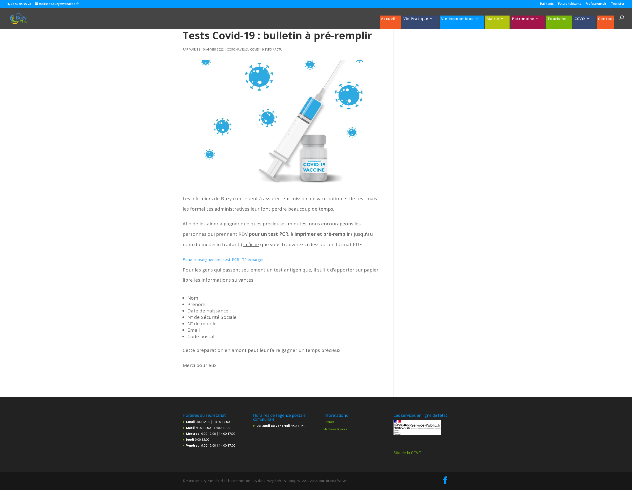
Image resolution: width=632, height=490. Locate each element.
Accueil (388, 19)
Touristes (618, 4)
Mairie (493, 19)
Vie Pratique (415, 19)
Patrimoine (523, 19)
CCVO (579, 19)
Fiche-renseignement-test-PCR (211, 259)
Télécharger (253, 259)
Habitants (547, 4)
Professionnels (596, 4)
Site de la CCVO (407, 452)
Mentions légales (335, 429)
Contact (606, 19)
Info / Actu (273, 49)
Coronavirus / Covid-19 (245, 49)
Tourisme (557, 19)
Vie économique (457, 19)
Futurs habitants (569, 4)
